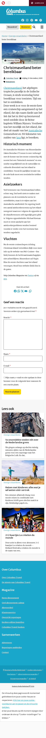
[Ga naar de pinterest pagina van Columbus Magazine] (31, 20)
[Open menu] (42, 27)
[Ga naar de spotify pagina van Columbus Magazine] (40, 20)
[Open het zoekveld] (34, 27)
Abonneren (25, 27)
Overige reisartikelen (18, 36)
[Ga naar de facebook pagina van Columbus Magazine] (22, 20)
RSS (5, 279)
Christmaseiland (13, 88)
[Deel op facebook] (15, 291)
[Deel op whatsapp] (18, 291)
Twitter (31, 275)
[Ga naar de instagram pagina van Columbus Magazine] (27, 20)
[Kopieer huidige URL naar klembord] (30, 291)
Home (4, 36)
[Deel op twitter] (22, 291)
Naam (7, 354)
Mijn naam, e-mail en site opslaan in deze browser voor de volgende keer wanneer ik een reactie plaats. (22, 381)
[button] (37, 3)
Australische (35, 130)
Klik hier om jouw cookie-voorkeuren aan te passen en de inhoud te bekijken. (20, 703)
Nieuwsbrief (12, 27)
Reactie (7, 317)
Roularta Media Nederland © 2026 (23, 686)
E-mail (7, 366)
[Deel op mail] (26, 291)
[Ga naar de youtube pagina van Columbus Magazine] (36, 20)
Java (18, 137)
